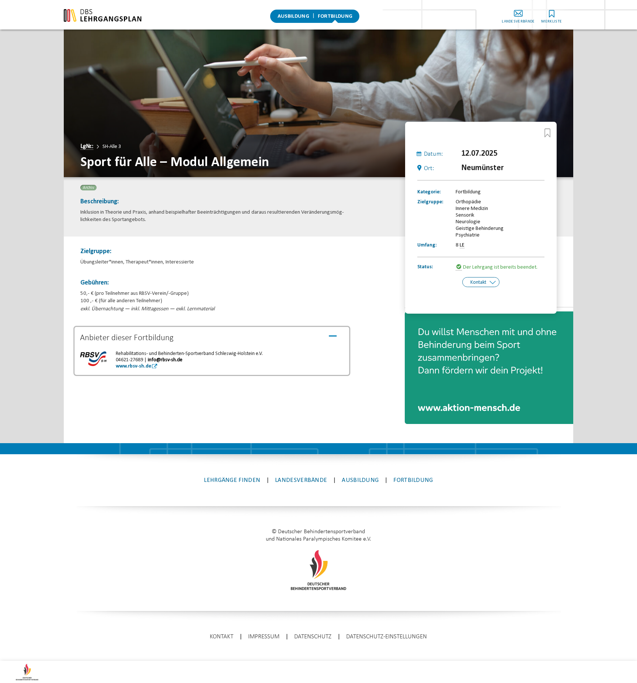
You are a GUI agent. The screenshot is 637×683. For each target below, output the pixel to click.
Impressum (263, 637)
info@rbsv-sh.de (165, 360)
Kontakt (478, 282)
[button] (419, 322)
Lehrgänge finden (232, 480)
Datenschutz (312, 637)
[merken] (547, 133)
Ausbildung (293, 16)
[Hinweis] (459, 267)
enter (318, 658)
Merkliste (551, 22)
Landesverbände (518, 22)
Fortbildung (335, 16)
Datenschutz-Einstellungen (386, 637)
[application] (489, 367)
